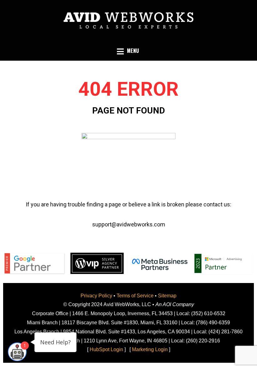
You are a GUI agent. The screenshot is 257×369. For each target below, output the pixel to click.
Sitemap (167, 295)
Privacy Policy (96, 295)
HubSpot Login (106, 349)
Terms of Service (135, 295)
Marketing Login (150, 349)
